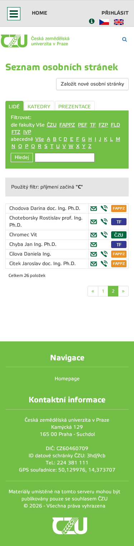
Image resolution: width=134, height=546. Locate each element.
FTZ (15, 132)
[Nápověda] (91, 22)
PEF (82, 125)
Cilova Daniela (26, 254)
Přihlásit (115, 13)
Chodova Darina (28, 208)
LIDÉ (14, 106)
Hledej (22, 157)
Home (39, 13)
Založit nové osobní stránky (92, 84)
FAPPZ (67, 125)
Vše (39, 139)
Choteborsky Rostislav (35, 218)
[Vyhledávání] (124, 39)
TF (93, 125)
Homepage (67, 378)
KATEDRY (39, 106)
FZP (103, 125)
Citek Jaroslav (25, 263)
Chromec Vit (23, 234)
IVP (27, 132)
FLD (115, 125)
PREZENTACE (74, 106)
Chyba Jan (21, 244)
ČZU (51, 125)
